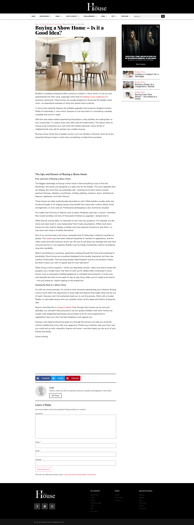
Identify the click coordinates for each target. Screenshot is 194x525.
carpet (49, 238)
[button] (43, 378)
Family (58, 16)
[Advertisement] (75, 156)
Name (38, 442)
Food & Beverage (89, 16)
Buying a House (57, 24)
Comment (39, 413)
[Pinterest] (45, 506)
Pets (113, 16)
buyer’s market (64, 307)
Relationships (44, 16)
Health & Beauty (71, 16)
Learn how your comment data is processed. (80, 474)
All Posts (55, 395)
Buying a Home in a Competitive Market (145, 85)
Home (33, 16)
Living (103, 16)
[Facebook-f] (37, 506)
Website (38, 459)
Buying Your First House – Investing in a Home (146, 96)
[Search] (163, 16)
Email (37, 451)
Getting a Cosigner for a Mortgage (147, 75)
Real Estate (49, 24)
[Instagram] (52, 506)
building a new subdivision (94, 96)
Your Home (124, 16)
